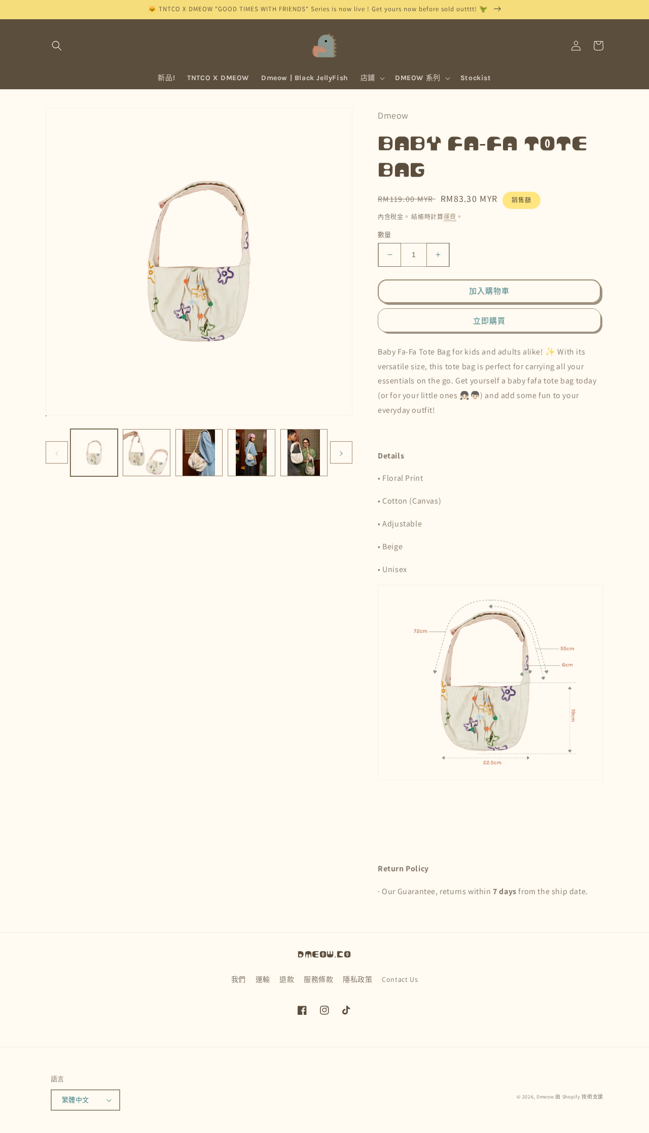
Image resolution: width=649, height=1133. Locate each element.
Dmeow (545, 1096)
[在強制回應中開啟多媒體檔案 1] (46, 415)
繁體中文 (75, 1099)
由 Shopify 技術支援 (579, 1096)
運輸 (263, 979)
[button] (57, 45)
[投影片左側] (57, 452)
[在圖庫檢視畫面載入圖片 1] (94, 452)
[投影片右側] (341, 452)
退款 (286, 979)
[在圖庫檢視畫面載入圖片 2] (146, 452)
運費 (450, 217)
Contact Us (400, 979)
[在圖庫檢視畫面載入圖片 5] (304, 452)
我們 (238, 979)
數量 (384, 234)
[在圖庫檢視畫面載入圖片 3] (199, 452)
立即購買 (489, 321)
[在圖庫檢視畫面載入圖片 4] (251, 452)
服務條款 (318, 979)
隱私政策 (357, 979)
